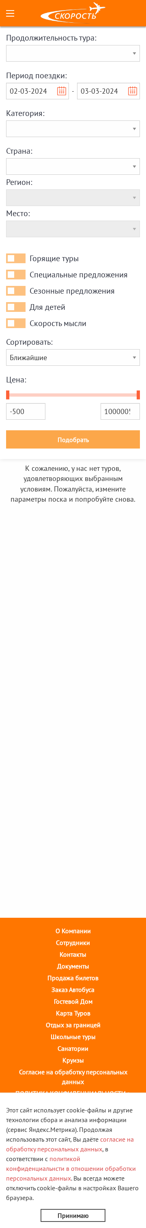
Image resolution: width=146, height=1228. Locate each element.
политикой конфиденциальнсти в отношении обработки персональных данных (71, 1168)
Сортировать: (29, 342)
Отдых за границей (73, 1025)
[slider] (7, 395)
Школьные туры (73, 1037)
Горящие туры (54, 258)
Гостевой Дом (73, 1001)
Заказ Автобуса (73, 989)
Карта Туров (73, 1013)
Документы (73, 966)
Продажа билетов (73, 978)
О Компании (73, 931)
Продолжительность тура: (51, 37)
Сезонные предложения (72, 291)
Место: (18, 213)
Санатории (73, 1048)
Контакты (73, 954)
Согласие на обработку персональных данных (73, 1077)
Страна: (19, 151)
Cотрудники (73, 942)
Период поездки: (36, 75)
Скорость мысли (58, 323)
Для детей (47, 307)
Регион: (19, 182)
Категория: (25, 113)
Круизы (73, 1060)
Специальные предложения (79, 274)
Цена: (16, 379)
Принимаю (73, 1215)
